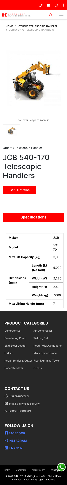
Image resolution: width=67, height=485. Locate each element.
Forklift (8, 353)
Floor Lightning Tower (47, 360)
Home (9, 26)
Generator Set (12, 330)
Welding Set (41, 338)
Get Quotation (20, 190)
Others (38, 368)
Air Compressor (43, 330)
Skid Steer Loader (15, 345)
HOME (7, 470)
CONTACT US (57, 470)
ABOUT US (21, 470)
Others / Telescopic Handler (38, 26)
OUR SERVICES (39, 470)
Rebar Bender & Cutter (18, 360)
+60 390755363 (18, 395)
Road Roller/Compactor (48, 345)
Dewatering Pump (15, 338)
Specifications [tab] (33, 217)
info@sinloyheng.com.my (24, 403)
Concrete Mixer (13, 368)
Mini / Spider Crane (45, 353)
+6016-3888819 (19, 411)
